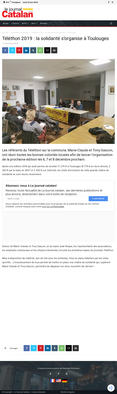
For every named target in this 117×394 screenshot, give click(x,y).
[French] (52, 382)
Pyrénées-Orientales (20, 32)
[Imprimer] (54, 50)
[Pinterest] (19, 50)
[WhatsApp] (40, 50)
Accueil (5, 32)
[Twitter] (112, 2)
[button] (111, 23)
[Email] (47, 50)
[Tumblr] (33, 50)
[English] (58, 382)
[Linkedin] (26, 50)
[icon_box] (40, 3)
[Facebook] (109, 2)
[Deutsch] (64, 382)
